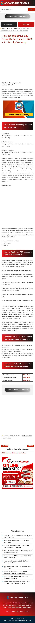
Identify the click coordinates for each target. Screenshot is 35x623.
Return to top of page (17, 618)
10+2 (4, 453)
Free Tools (26, 24)
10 (2, 453)
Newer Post (5, 445)
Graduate (14, 453)
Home (3, 28)
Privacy (27, 611)
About (7, 611)
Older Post (30, 445)
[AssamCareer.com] (17, 597)
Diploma (9, 453)
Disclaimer (20, 611)
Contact (13, 611)
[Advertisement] (17, 63)
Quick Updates (8, 24)
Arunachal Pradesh (12, 28)
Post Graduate (22, 453)
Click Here (26, 375)
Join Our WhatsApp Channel (17, 16)
